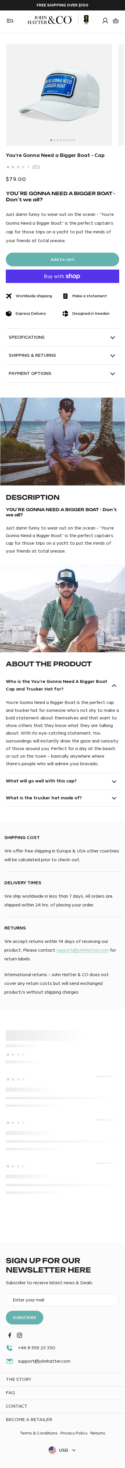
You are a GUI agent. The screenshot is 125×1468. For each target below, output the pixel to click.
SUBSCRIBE (24, 1317)
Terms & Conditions (39, 1433)
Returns (97, 1433)
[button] (10, 20)
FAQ (10, 1392)
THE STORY (18, 1379)
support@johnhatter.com (82, 950)
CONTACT (16, 1406)
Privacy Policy (74, 1433)
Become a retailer (29, 1419)
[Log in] (105, 20)
